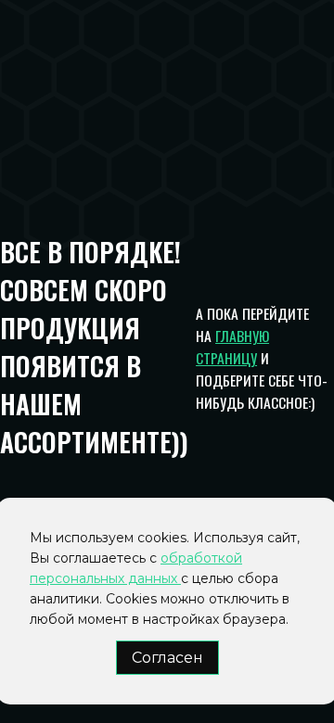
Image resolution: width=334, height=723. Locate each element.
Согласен (167, 657)
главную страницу (232, 346)
